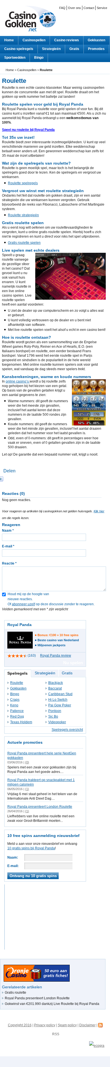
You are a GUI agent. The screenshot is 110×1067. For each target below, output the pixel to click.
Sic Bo (53, 716)
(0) (27, 762)
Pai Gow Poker (59, 705)
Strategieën (51, 49)
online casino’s (18, 381)
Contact (88, 8)
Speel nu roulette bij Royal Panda (28, 130)
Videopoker (57, 722)
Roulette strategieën (23, 215)
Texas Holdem (21, 722)
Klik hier (99, 511)
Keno (14, 705)
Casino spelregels (18, 49)
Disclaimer (87, 1025)
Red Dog (17, 716)
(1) (27, 789)
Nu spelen (73, 662)
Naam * (8, 531)
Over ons (74, 8)
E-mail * (8, 546)
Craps (14, 700)
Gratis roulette (15, 993)
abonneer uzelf (23, 604)
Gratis (74, 49)
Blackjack (55, 683)
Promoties (96, 49)
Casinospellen (34, 40)
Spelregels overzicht (67, 730)
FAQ (62, 8)
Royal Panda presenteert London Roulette (39, 807)
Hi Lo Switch (57, 700)
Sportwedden (14, 58)
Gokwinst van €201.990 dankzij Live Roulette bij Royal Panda (52, 1004)
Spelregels (17, 673)
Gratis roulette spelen (24, 243)
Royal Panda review (55, 656)
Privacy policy (44, 1025)
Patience (17, 711)
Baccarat (55, 688)
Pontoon (54, 711)
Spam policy (67, 1025)
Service (102, 8)
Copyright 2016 (20, 1025)
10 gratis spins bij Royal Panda (31, 848)
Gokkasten (96, 40)
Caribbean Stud (60, 694)
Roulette (16, 683)
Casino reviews (66, 40)
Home (9, 40)
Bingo (38, 58)
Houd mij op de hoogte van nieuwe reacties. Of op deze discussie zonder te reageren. (48, 601)
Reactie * (9, 563)
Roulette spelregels (23, 183)
